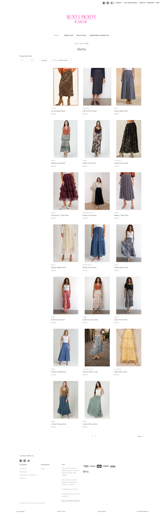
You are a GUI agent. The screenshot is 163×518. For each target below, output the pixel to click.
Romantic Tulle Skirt (60, 215)
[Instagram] (108, 3)
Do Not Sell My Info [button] (142, 511)
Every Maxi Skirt (121, 111)
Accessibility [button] (20, 511)
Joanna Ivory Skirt (90, 320)
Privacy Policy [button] (102, 511)
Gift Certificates (130, 3)
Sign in (142, 3)
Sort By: (54, 60)
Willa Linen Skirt (89, 267)
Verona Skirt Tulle (90, 372)
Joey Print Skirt (120, 320)
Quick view (64, 83)
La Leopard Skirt (58, 111)
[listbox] (65, 60)
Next (140, 437)
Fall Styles (81, 35)
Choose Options (66, 91)
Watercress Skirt (58, 163)
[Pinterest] (112, 3)
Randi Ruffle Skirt (58, 267)
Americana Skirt (58, 320)
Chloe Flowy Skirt (58, 424)
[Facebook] (104, 3)
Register (150, 3)
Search (118, 3)
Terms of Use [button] (61, 511)
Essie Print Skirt (89, 163)
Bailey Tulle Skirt (121, 215)
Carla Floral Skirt (121, 163)
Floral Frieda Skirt (58, 372)
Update (44, 60)
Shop (56, 35)
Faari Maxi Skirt (120, 372)
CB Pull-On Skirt (90, 111)
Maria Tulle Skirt (89, 215)
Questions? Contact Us (99, 35)
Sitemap (23, 478)
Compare (65, 87)
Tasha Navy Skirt (121, 267)
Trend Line (68, 35)
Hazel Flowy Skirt (90, 424)
